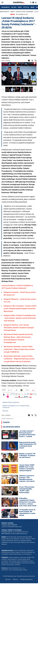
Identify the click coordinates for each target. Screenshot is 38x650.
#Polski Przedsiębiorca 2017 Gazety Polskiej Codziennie (16, 406)
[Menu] (2, 2)
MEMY (33, 7)
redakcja (7, 60)
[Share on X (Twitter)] (32, 61)
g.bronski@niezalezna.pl (20, 532)
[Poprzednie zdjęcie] (5, 74)
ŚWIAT (20, 7)
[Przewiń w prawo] (35, 89)
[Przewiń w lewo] (3, 89)
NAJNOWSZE (5, 7)
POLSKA (13, 7)
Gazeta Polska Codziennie (24, 11)
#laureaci (5, 411)
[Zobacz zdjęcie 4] (32, 89)
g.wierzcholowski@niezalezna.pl (12, 526)
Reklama (15, 579)
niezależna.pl (5, 11)
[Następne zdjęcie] (33, 74)
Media (12, 11)
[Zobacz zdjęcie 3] (24, 89)
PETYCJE (26, 7)
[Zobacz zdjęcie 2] (16, 89)
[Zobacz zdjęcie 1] (9, 89)
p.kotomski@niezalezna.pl (19, 533)
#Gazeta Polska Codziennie (11, 402)
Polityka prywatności (26, 579)
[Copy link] (36, 61)
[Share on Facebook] (29, 61)
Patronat (8, 579)
